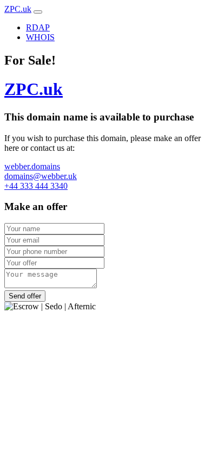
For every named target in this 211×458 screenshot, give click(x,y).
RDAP (38, 27)
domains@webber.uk (40, 176)
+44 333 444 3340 (36, 185)
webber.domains (32, 166)
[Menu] (38, 12)
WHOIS (40, 37)
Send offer (25, 296)
